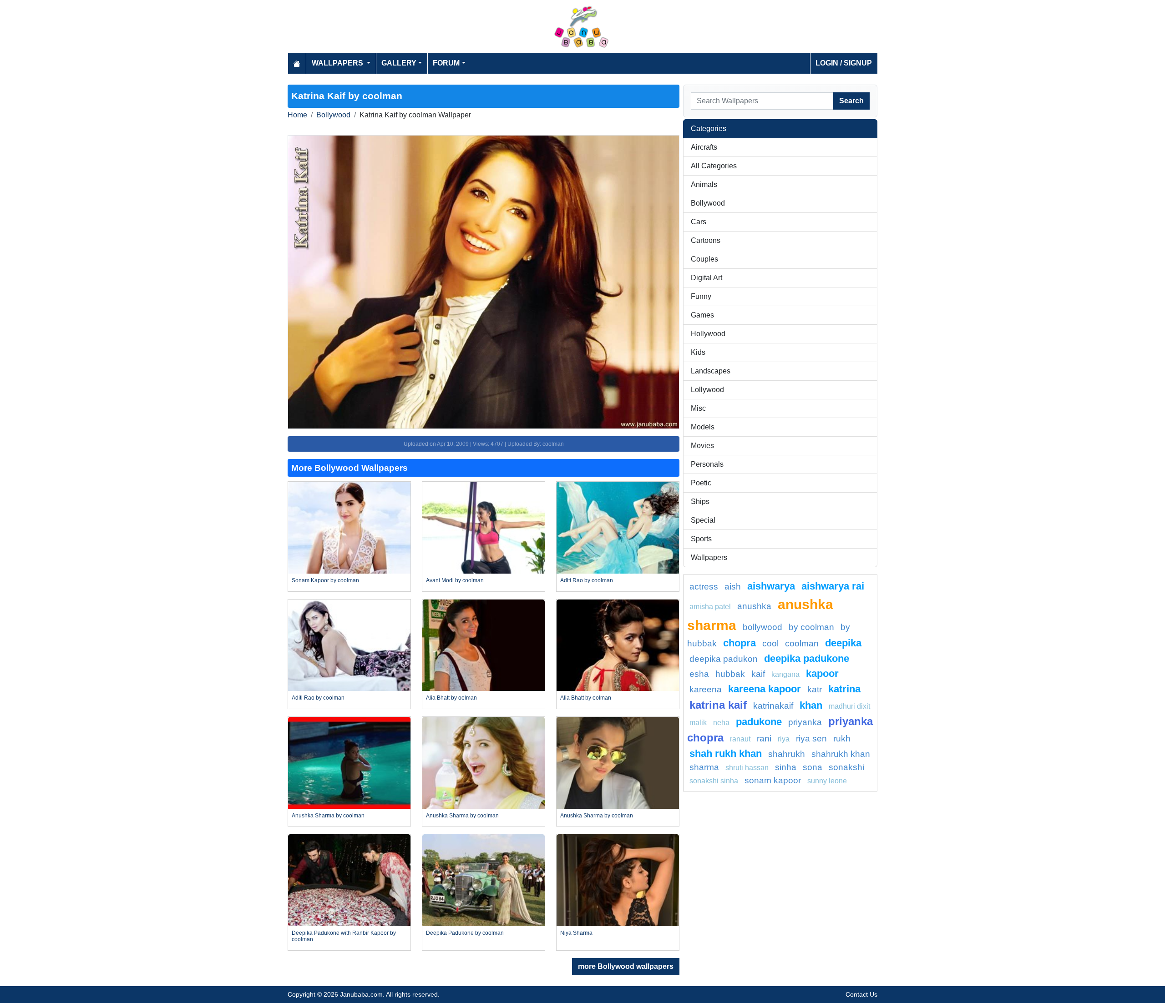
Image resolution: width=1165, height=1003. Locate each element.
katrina (844, 689)
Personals (707, 464)
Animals (704, 184)
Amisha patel (710, 606)
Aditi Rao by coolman (586, 580)
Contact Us (861, 994)
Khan (811, 705)
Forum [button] (446, 63)
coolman (802, 643)
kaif (758, 674)
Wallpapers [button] (338, 63)
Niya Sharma (576, 933)
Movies (702, 445)
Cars (698, 222)
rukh (842, 738)
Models (702, 427)
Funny (701, 296)
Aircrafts (704, 147)
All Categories (714, 166)
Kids (698, 352)
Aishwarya (771, 586)
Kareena (705, 689)
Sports (701, 539)
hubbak (730, 674)
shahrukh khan (840, 754)
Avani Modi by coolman (455, 580)
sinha (785, 767)
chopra (739, 643)
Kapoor (822, 673)
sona (812, 767)
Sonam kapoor (773, 780)
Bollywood (333, 115)
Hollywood (708, 334)
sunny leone (827, 781)
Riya (784, 739)
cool (770, 643)
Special (703, 520)
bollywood (762, 627)
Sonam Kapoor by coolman (325, 580)
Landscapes (710, 371)
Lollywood (707, 389)
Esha (699, 674)
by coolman (811, 627)
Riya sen (811, 738)
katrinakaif (773, 706)
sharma (704, 767)
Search (851, 101)
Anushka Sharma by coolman (328, 815)
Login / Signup (844, 63)
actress (703, 586)
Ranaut (740, 739)
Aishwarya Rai (832, 586)
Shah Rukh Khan (725, 753)
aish (732, 586)
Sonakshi (846, 767)
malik (698, 722)
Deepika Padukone (806, 658)
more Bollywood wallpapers (626, 966)
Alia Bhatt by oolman (451, 698)
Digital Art (706, 278)
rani (764, 738)
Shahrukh (786, 754)
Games (702, 315)
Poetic (701, 483)
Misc (698, 408)
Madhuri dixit (849, 706)
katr (814, 689)
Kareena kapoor (764, 689)
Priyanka (805, 722)
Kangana (785, 674)
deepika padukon (723, 659)
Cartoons (705, 240)
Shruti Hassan (747, 767)
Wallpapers (709, 557)
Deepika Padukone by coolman (465, 933)
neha (721, 722)
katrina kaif (718, 705)
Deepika (843, 643)
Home (297, 115)
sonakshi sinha (713, 781)
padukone (759, 721)
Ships (700, 501)
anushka (754, 606)
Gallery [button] (398, 63)
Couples (704, 259)
